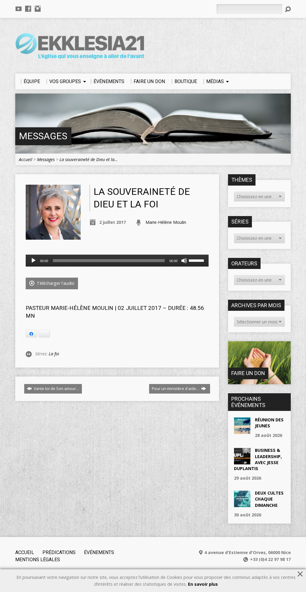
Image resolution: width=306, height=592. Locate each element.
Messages (43, 136)
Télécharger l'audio (55, 283)
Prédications (59, 552)
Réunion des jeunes (269, 423)
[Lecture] (33, 261)
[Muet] (184, 261)
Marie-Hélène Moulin (166, 222)
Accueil (25, 159)
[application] (117, 261)
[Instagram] (38, 9)
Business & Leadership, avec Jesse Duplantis (258, 459)
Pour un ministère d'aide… (176, 388)
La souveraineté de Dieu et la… (88, 159)
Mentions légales (37, 559)
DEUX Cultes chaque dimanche (269, 499)
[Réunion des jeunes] (242, 431)
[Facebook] (28, 9)
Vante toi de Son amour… (56, 388)
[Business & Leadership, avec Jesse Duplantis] (242, 461)
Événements (99, 552)
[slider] (197, 260)
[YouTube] (19, 9)
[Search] (288, 9)
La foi (54, 354)
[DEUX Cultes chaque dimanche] (242, 504)
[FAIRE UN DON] (259, 381)
